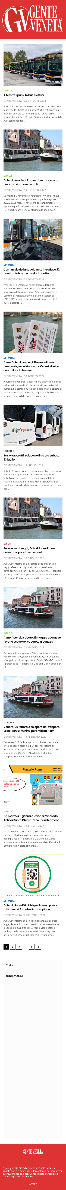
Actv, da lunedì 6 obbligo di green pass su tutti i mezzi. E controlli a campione (31, 907)
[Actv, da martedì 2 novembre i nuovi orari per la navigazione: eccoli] (33, 150)
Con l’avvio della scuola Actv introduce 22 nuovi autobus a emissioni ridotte (31, 271)
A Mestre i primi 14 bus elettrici (24, 95)
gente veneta (13, 100)
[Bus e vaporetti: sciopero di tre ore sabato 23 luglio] (33, 426)
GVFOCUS (8, 90)
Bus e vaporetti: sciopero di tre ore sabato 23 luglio (31, 457)
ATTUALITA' (9, 265)
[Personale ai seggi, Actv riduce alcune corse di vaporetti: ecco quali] (33, 518)
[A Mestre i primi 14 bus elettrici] (33, 65)
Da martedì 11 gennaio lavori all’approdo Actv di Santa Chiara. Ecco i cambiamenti (31, 818)
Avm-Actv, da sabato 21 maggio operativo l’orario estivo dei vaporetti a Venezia (32, 639)
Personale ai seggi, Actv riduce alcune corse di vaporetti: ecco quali (29, 550)
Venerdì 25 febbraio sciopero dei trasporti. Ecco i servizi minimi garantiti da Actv (32, 729)
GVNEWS (8, 544)
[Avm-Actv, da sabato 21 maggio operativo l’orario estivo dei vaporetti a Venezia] (33, 608)
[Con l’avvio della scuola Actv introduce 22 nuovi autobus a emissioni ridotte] (33, 239)
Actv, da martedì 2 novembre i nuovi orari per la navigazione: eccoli (31, 182)
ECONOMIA (9, 451)
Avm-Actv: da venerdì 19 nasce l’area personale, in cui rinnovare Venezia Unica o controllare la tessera (32, 366)
